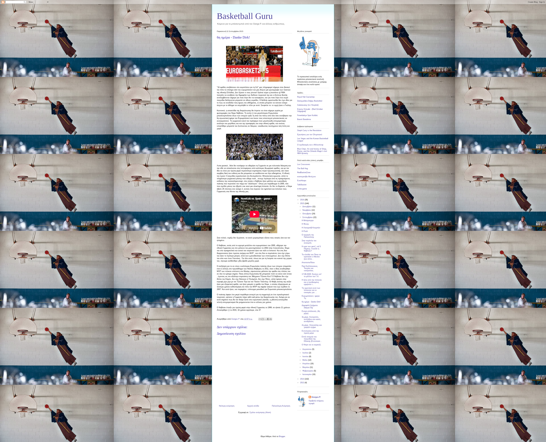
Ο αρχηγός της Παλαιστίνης (308, 236)
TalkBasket (301, 185)
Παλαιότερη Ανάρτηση (281, 406)
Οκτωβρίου (307, 214)
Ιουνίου (305, 356)
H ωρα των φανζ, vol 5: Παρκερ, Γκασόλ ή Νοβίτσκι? (311, 248)
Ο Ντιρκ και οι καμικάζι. (311, 345)
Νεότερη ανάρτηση (226, 406)
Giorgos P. (316, 397)
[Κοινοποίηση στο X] (265, 319)
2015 (302, 203)
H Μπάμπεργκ (308, 220)
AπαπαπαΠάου (308, 262)
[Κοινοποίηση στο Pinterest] (270, 319)
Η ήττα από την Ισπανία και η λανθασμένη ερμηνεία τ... (312, 282)
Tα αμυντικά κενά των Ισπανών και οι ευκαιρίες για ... (311, 290)
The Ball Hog (302, 168)
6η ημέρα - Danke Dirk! (311, 302)
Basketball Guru (245, 16)
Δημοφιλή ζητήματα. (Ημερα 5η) (310, 306)
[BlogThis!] (262, 319)
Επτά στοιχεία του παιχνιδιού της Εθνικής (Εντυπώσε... (312, 339)
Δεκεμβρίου (307, 206)
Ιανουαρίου (307, 374)
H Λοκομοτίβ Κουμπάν (311, 228)
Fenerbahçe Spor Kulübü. (307, 115)
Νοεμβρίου (307, 210)
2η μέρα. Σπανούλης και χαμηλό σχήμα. (312, 326)
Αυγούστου (307, 349)
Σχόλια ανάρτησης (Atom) (260, 412)
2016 (302, 200)
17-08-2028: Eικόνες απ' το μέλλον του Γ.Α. (312, 275)
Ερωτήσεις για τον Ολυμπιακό (309, 134)
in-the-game (302, 189)
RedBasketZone (303, 172)
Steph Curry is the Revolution (309, 130)
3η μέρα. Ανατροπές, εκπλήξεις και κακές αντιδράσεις (311, 319)
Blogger (282, 436)
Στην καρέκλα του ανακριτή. (309, 242)
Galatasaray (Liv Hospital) (307, 105)
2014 (302, 379)
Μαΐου (305, 360)
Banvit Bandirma (304, 119)
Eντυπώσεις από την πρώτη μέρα (310, 332)
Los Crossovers (303, 164)
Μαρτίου (306, 367)
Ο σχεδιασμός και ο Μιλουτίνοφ (310, 145)
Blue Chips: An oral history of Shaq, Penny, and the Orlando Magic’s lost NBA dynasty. (312, 151)
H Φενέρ (305, 224)
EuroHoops (301, 180)
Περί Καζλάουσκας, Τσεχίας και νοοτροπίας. (310, 268)
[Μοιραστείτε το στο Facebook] (268, 319)
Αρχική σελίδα (253, 406)
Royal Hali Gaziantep (306, 97)
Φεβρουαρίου (308, 371)
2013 (302, 383)
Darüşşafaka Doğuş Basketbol (309, 101)
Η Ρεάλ (305, 231)
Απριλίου (306, 363)
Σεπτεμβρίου (307, 217)
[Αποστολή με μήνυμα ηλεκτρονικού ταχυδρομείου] (259, 319)
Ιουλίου (305, 353)
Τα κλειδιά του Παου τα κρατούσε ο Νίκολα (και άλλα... (311, 256)
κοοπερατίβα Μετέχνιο (306, 176)
